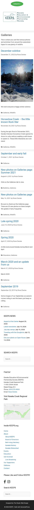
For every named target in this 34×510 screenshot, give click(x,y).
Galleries (6, 113)
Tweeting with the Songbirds (14, 332)
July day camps (9, 329)
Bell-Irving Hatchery (12, 442)
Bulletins (6, 188)
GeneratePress (25, 507)
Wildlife (12, 113)
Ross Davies (12, 392)
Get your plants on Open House (15, 338)
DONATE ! (17, 4)
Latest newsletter (10, 327)
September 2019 (9, 286)
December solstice (10, 50)
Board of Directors (12, 440)
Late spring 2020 (10, 221)
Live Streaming (10, 460)
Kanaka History (10, 445)
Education (6, 255)
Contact (6, 468)
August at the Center (11, 321)
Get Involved (8, 457)
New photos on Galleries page (16, 194)
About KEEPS (10, 437)
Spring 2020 (7, 237)
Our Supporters (9, 462)
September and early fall (13, 153)
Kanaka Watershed (12, 448)
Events (6, 451)
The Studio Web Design (21, 503)
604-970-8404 (14, 389)
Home (6, 431)
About (6, 434)
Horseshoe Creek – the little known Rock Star (15, 120)
